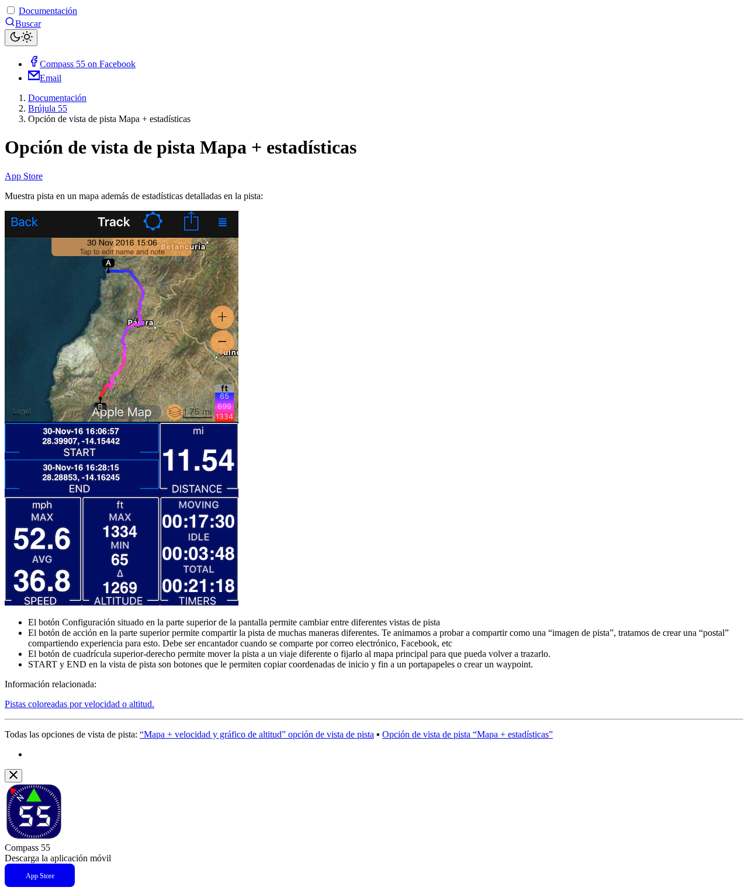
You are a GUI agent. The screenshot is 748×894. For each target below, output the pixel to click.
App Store (24, 176)
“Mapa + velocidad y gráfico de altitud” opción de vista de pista (257, 734)
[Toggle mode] (21, 37)
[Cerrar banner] (13, 775)
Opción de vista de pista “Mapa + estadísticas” (467, 734)
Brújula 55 (47, 108)
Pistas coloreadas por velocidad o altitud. (79, 704)
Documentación (48, 11)
